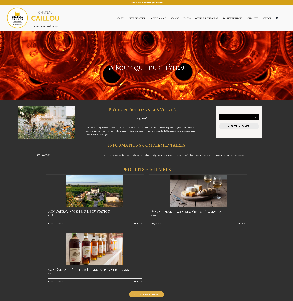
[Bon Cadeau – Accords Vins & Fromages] (198, 191)
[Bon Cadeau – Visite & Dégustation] (95, 191)
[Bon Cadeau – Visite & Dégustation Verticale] (95, 249)
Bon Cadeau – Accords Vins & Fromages (186, 211)
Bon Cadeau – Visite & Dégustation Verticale (88, 269)
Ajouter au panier (239, 126)
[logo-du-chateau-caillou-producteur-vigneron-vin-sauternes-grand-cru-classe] (32, 7)
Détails (139, 223)
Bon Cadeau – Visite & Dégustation (79, 211)
